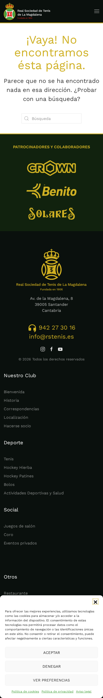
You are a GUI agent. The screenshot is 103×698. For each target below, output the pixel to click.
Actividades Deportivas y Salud (34, 493)
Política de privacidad (58, 691)
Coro (8, 534)
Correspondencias (21, 408)
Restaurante (16, 593)
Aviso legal (84, 691)
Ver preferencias (51, 680)
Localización (16, 417)
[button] (95, 601)
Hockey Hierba (18, 467)
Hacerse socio (17, 426)
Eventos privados (20, 543)
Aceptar (51, 652)
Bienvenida (14, 391)
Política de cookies (25, 691)
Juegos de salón (19, 526)
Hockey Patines (19, 476)
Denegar (51, 666)
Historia (11, 400)
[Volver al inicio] (27, 11)
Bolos (9, 484)
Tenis (9, 459)
